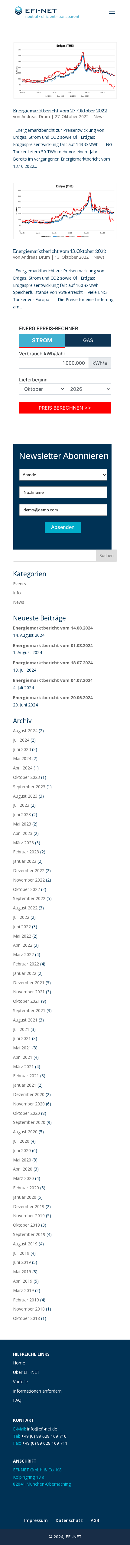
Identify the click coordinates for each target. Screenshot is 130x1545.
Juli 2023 (21, 805)
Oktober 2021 (26, 1001)
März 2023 (23, 843)
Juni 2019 (22, 1262)
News (99, 116)
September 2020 (29, 1122)
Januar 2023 (24, 861)
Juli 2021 (21, 1029)
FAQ (17, 1400)
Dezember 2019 (28, 1206)
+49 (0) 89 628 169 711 (44, 1443)
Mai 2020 (22, 1160)
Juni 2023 (22, 814)
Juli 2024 (21, 740)
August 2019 (25, 1244)
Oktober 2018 (26, 1318)
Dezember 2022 (28, 870)
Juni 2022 (22, 926)
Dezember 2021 (28, 982)
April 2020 (22, 1169)
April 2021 (22, 1057)
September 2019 (29, 1234)
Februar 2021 (26, 1075)
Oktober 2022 (26, 889)
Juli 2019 (21, 1253)
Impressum (36, 1520)
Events (19, 583)
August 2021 (25, 1020)
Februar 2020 (26, 1188)
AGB (95, 1520)
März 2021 (23, 1066)
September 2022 (29, 898)
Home (19, 1363)
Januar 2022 (24, 973)
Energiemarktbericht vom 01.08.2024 (53, 645)
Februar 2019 (26, 1300)
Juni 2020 (22, 1150)
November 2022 (29, 880)
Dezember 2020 (28, 1094)
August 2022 (25, 908)
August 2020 (25, 1132)
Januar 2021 (24, 1085)
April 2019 (22, 1281)
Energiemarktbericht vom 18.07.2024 (53, 663)
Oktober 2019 (26, 1225)
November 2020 (29, 1104)
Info (17, 593)
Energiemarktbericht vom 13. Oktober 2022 (59, 251)
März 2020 (23, 1178)
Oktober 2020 (26, 1113)
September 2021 (29, 1010)
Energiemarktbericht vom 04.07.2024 (53, 680)
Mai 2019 (22, 1271)
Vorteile (20, 1381)
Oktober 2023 (26, 777)
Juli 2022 (21, 917)
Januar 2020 (24, 1197)
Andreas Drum (35, 116)
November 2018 (29, 1309)
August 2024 (25, 730)
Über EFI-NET (26, 1372)
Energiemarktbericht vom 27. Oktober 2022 (60, 110)
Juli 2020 (21, 1141)
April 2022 (22, 945)
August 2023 (25, 796)
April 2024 (22, 768)
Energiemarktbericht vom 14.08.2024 (53, 628)
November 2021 (29, 992)
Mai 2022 (22, 936)
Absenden (63, 527)
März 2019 (23, 1290)
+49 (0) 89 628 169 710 (44, 1436)
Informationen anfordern (37, 1391)
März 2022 (23, 954)
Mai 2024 (22, 758)
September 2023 (29, 786)
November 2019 (29, 1215)
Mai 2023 (22, 824)
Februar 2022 (26, 964)
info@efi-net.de (42, 1429)
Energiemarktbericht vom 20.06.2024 (53, 697)
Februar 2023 (26, 852)
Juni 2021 (22, 1038)
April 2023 (22, 833)
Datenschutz (69, 1520)
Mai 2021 (22, 1048)
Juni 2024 (22, 749)
